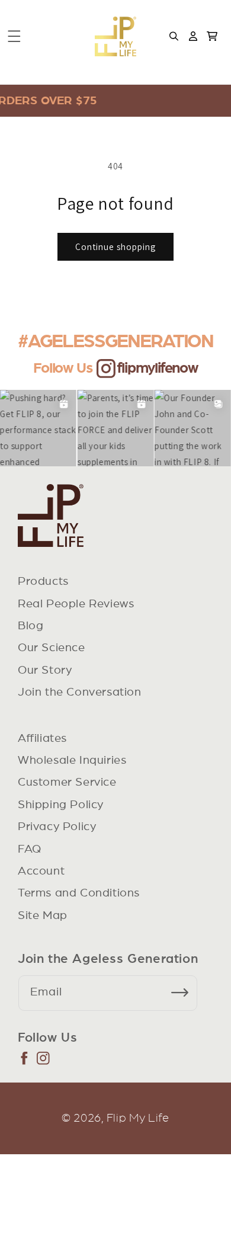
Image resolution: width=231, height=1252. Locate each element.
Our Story (45, 670)
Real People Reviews (76, 604)
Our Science (51, 648)
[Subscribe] (184, 993)
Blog (30, 626)
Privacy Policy (57, 826)
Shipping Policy (61, 805)
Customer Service (67, 782)
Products (43, 581)
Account (41, 871)
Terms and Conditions (79, 893)
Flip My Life (138, 1118)
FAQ (29, 849)
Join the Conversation (80, 692)
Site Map (43, 915)
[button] (14, 36)
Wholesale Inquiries (72, 760)
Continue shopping (115, 246)
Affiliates (42, 738)
